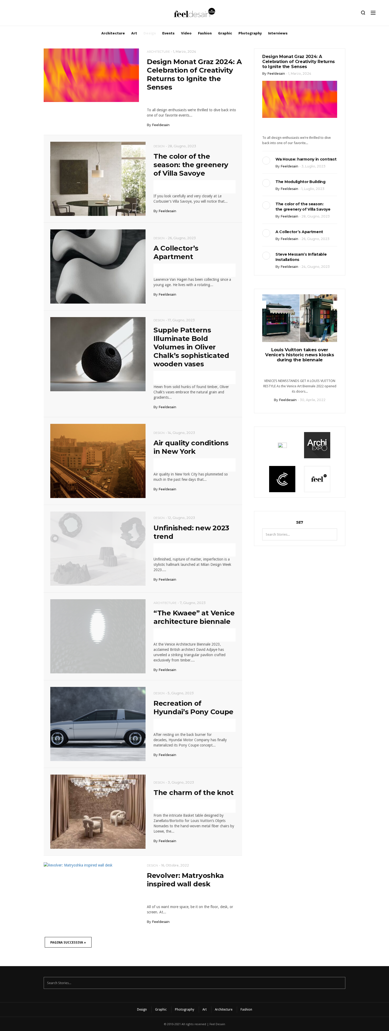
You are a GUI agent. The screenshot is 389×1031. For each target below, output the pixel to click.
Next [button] (337, 305)
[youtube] (41, 14)
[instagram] (14, 14)
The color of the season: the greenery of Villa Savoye (190, 164)
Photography (250, 33)
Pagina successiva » (68, 942)
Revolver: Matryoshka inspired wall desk (185, 879)
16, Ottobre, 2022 (175, 865)
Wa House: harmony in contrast (305, 159)
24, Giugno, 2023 (315, 267)
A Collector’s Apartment (175, 252)
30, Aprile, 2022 (312, 400)
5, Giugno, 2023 (181, 693)
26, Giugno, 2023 (182, 238)
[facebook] (23, 14)
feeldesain (161, 125)
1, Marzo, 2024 (184, 52)
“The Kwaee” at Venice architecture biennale (194, 617)
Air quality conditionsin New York (190, 447)
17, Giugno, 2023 (181, 320)
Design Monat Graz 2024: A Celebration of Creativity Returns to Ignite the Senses (194, 74)
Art (134, 33)
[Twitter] (32, 14)
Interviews (278, 33)
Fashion (205, 33)
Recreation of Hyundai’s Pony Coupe (193, 707)
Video (186, 33)
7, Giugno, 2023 (193, 603)
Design (149, 33)
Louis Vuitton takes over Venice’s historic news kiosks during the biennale (299, 354)
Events (168, 33)
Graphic (225, 33)
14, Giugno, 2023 (181, 433)
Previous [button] (262, 305)
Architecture (113, 33)
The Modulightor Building (300, 181)
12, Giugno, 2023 (181, 518)
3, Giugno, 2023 (181, 782)
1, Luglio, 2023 (312, 189)
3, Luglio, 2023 (313, 166)
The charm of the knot (193, 792)
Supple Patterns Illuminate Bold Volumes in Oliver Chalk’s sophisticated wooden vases (191, 347)
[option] (299, 350)
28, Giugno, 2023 (182, 146)
